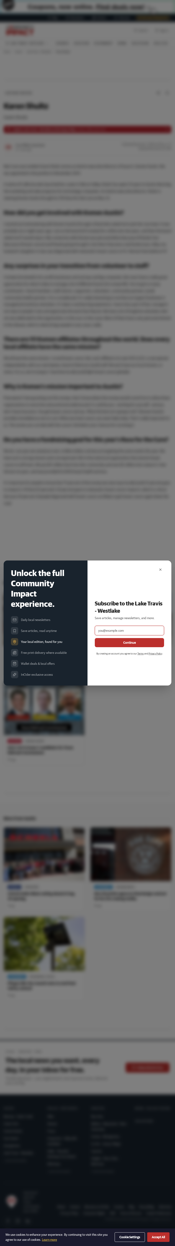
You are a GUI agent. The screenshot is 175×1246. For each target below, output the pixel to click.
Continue (129, 642)
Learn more (49, 1239)
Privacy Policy (155, 653)
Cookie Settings (129, 1237)
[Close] (160, 569)
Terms (140, 653)
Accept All (158, 1237)
